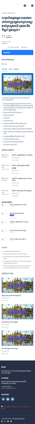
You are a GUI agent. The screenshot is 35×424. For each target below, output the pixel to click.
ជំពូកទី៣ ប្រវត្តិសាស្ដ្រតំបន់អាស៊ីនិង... (21, 165)
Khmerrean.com (19, 418)
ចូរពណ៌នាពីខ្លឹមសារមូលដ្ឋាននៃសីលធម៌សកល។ (12, 251)
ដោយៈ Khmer (5, 300)
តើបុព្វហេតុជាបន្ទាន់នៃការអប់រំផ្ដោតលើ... (12, 295)
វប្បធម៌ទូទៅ (9, 37)
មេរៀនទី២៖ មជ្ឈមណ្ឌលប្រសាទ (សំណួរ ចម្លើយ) (22, 179)
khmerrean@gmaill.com (8, 388)
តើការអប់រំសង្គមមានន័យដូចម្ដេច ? (10, 348)
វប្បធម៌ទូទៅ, (4, 13)
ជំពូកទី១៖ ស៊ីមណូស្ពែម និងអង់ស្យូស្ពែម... (22, 191)
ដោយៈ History (15, 173)
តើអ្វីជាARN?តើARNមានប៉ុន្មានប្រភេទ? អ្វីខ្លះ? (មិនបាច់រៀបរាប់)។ (15, 254)
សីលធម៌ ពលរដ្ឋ (11, 13)
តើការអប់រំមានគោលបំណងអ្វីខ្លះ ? (10, 322)
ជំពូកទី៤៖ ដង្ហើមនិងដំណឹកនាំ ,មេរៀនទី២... (22, 155)
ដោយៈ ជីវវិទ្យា (15, 160)
